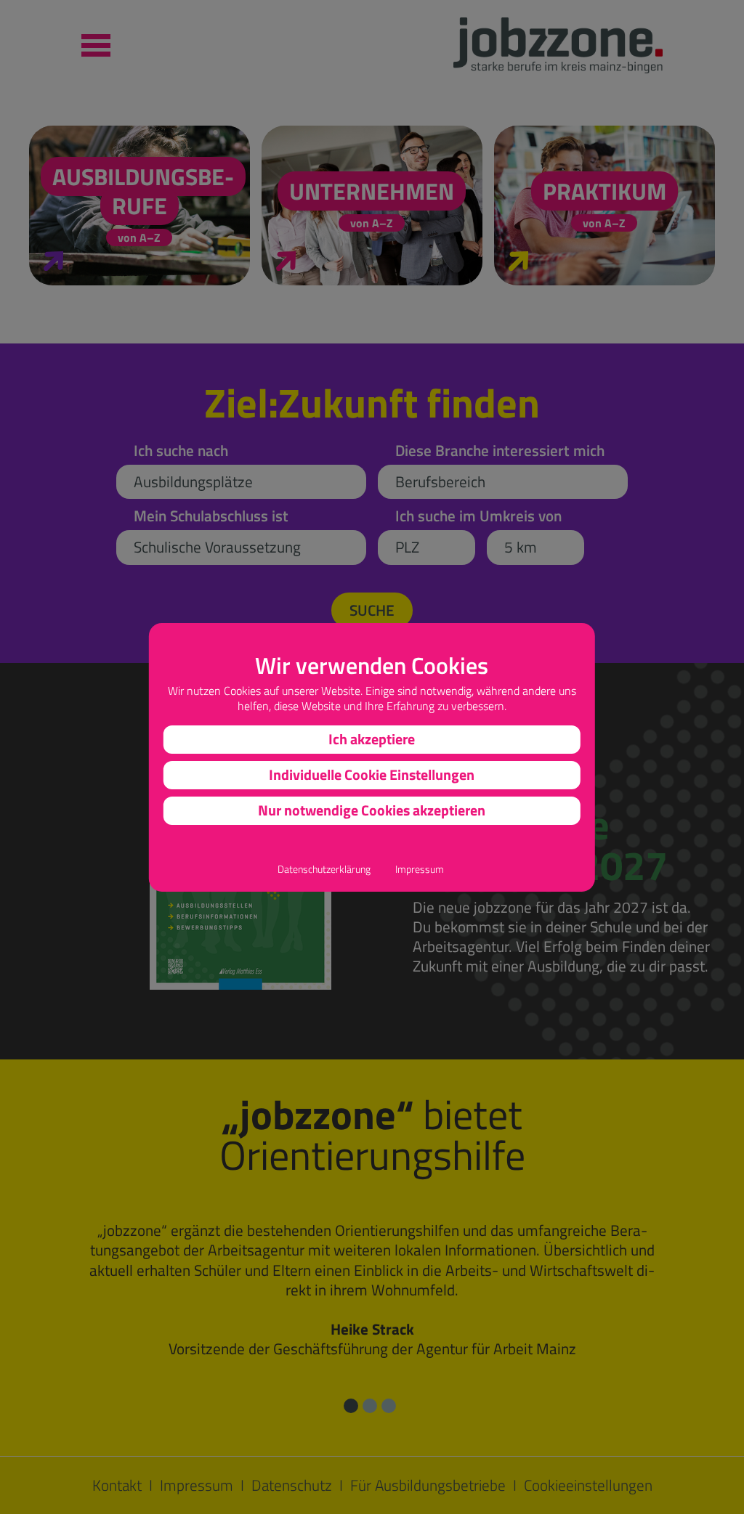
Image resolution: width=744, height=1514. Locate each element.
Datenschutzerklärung (324, 869)
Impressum (419, 869)
